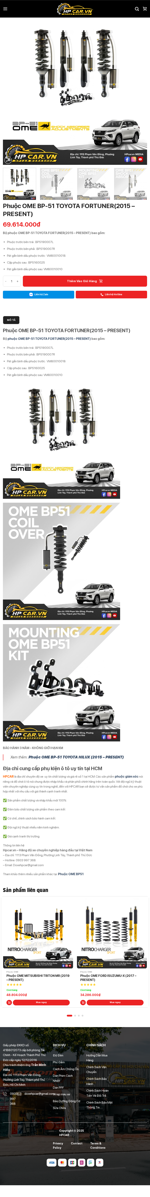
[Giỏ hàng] (144, 8)
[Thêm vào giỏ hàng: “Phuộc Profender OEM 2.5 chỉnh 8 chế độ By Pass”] (83, 1002)
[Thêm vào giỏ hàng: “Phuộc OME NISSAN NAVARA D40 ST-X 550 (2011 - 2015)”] (9, 1002)
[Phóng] (8, 160)
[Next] (139, 92)
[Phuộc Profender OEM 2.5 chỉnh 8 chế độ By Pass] (112, 933)
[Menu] (5, 9)
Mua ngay (41, 1002)
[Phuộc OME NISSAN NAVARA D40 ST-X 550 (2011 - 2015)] (38, 933)
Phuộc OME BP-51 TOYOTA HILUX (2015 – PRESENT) (76, 757)
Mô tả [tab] (11, 320)
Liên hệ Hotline (113, 294)
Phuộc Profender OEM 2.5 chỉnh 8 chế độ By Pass (111, 978)
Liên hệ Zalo (41, 294)
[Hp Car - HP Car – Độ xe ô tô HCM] (75, 9)
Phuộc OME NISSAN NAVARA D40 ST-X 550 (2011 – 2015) (35, 978)
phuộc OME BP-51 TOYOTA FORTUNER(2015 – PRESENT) (49, 339)
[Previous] (10, 92)
